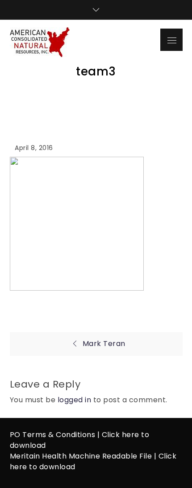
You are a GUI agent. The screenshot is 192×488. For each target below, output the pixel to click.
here (130, 435)
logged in (75, 400)
